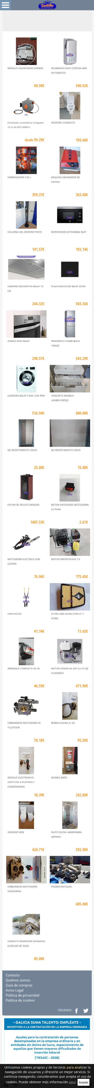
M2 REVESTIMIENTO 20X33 (22, 450)
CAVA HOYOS (14, 613)
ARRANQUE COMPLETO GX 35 (24, 668)
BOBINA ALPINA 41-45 (63, 722)
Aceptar (83, 1082)
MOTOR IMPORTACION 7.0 (65, 559)
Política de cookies (20, 1000)
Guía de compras (19, 985)
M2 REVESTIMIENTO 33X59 (66, 450)
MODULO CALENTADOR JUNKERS (25, 68)
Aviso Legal (15, 990)
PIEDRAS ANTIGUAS (61, 886)
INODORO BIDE (16, 832)
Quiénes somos (18, 980)
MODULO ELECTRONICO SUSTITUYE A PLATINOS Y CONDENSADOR (21, 782)
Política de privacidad (22, 995)
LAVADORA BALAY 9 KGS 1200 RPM (26, 395)
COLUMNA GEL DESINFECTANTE (25, 231)
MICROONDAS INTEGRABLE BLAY (68, 231)
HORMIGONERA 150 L (19, 177)
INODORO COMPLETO (63, 122)
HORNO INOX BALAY (19, 341)
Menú (5, 5)
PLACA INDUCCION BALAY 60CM (68, 286)
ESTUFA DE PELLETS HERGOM (23, 504)
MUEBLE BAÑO (59, 777)
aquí (72, 1082)
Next (88, 18)
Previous (5, 18)
